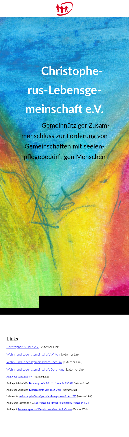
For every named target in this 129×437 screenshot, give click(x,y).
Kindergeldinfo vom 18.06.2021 (45, 389)
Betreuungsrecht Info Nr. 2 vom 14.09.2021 (51, 383)
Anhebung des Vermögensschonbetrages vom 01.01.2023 (47, 396)
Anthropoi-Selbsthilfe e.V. (19, 376)
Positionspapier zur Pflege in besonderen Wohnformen (45, 409)
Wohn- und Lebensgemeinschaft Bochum (34, 362)
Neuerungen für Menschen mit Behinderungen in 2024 (61, 403)
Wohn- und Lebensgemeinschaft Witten (33, 354)
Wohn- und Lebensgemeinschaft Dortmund (35, 369)
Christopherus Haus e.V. (22, 347)
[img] (64, 165)
